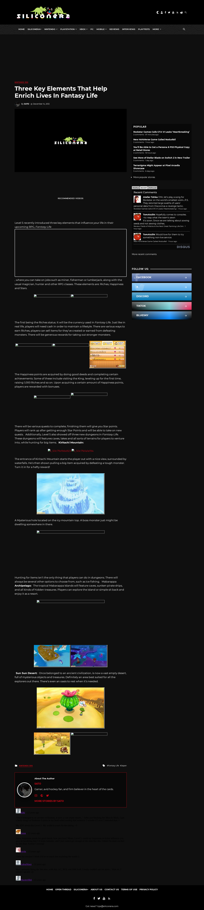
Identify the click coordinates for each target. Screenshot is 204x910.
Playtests (144, 29)
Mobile (100, 29)
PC (92, 29)
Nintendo (49, 29)
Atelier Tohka (150, 197)
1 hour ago (182, 209)
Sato (26, 104)
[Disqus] (71, 844)
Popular (152, 188)
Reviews (114, 29)
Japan (124, 765)
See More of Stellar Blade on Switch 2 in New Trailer (161, 157)
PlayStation (67, 29)
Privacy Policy (148, 889)
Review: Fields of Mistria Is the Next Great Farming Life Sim (159, 226)
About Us (96, 889)
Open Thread (63, 889)
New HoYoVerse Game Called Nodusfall (154, 139)
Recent (144, 188)
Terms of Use (129, 889)
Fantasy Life (113, 765)
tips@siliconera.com (107, 906)
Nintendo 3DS (21, 82)
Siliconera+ (34, 29)
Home (21, 29)
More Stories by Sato (49, 801)
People (136, 188)
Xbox (82, 29)
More (156, 29)
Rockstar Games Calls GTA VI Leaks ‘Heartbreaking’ (161, 132)
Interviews (128, 29)
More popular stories (144, 177)
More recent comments (144, 254)
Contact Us (112, 889)
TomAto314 (149, 214)
